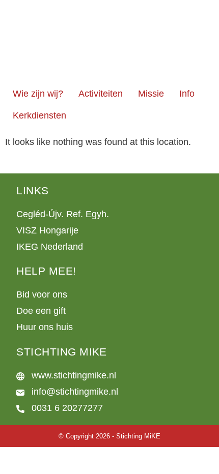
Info (187, 93)
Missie (151, 93)
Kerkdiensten (39, 115)
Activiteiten (100, 93)
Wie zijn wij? (38, 93)
